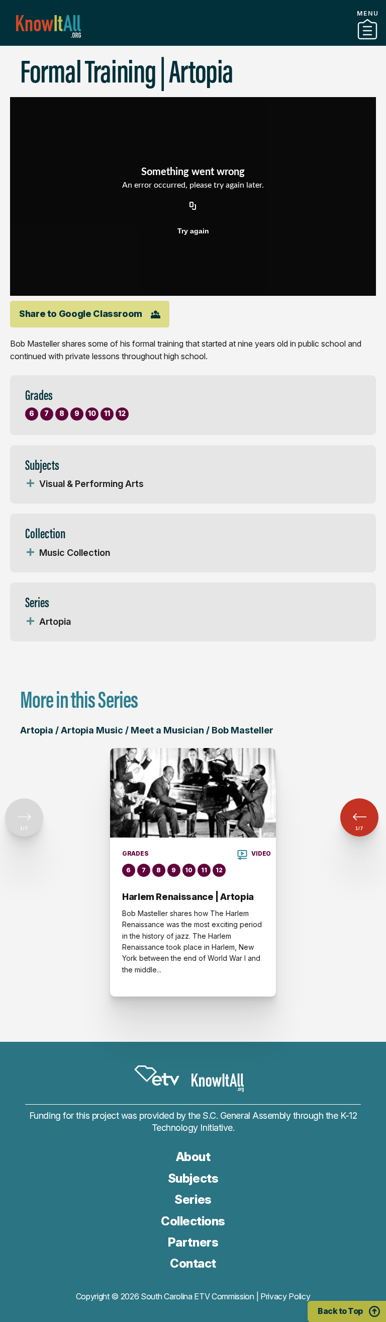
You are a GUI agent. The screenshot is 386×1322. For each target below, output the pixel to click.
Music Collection (74, 552)
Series (192, 1199)
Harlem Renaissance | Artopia (188, 896)
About (193, 1156)
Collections (193, 1221)
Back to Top (340, 1311)
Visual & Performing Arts (91, 483)
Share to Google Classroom (80, 313)
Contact (193, 1263)
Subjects (193, 1178)
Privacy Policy (285, 1296)
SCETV (156, 1075)
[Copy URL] (193, 207)
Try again (193, 231)
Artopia (55, 621)
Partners (193, 42)
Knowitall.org (48, 26)
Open (30, 484)
